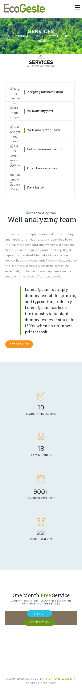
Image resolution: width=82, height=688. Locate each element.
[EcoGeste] (24, 12)
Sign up (39, 613)
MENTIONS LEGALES (59, 678)
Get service (19, 344)
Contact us (39, 622)
